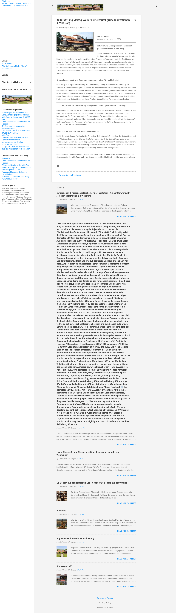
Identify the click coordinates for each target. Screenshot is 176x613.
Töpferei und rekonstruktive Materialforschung (13, 127)
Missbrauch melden (105, 608)
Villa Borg (63, 5)
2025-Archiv (7, 64)
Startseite (6, 1)
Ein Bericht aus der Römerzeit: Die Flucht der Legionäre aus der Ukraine (92, 483)
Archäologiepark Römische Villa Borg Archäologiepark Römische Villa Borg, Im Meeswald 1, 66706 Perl (16, 115)
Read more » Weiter (126, 216)
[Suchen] (156, 6)
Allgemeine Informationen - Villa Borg (75, 538)
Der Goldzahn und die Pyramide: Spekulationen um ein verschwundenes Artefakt (15, 139)
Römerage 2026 (64, 566)
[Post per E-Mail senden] (58, 167)
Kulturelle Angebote (10, 179)
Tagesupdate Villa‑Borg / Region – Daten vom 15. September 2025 (16, 4)
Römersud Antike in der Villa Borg (16, 165)
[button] (134, 20)
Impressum (6, 68)
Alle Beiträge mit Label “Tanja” (14, 66)
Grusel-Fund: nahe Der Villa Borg (15, 176)
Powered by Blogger (105, 598)
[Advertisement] (150, 51)
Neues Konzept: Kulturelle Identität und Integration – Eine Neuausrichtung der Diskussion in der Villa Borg (16, 170)
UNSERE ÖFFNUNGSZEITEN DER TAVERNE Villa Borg (16, 132)
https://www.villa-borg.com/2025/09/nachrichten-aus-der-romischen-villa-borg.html (16, 146)
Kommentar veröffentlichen (70, 175)
